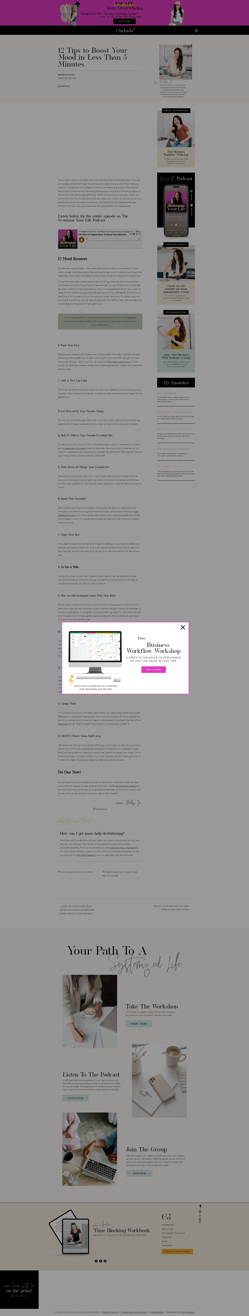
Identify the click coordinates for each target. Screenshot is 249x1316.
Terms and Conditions (134, 1312)
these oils (63, 724)
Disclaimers (157, 1312)
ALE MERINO (188, 1312)
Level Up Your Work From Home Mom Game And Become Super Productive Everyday (77, 910)
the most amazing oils (119, 362)
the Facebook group (125, 786)
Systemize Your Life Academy (124, 848)
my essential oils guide (73, 448)
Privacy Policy (110, 1312)
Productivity (66, 75)
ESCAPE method (85, 855)
